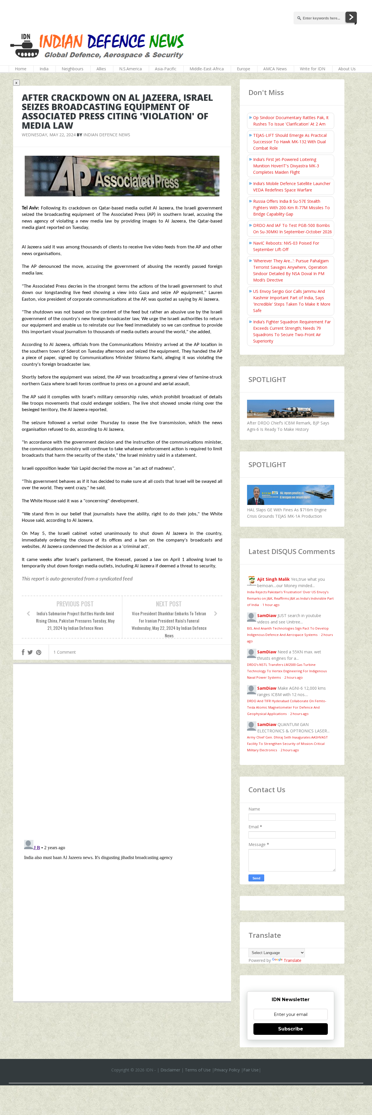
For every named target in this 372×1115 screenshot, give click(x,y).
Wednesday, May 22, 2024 (49, 134)
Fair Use (251, 1070)
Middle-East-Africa (206, 68)
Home (20, 68)
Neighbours (72, 68)
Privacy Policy (227, 1070)
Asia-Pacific (165, 68)
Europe (243, 68)
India (44, 68)
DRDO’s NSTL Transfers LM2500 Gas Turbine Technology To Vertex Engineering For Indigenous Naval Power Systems (287, 671)
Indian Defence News (106, 134)
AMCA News (275, 68)
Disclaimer (170, 1070)
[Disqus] (122, 753)
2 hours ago (293, 677)
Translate (292, 960)
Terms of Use (198, 1070)
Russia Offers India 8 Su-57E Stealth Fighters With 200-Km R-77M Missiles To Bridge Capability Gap (291, 207)
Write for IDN (312, 68)
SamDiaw (266, 615)
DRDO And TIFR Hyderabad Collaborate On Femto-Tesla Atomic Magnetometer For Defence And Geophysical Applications (286, 707)
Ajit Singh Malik (273, 579)
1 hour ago (271, 605)
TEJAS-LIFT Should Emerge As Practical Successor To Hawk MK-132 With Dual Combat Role (290, 141)
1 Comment (64, 652)
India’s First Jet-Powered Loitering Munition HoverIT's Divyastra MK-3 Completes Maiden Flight (286, 166)
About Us (347, 68)
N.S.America (130, 68)
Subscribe (290, 1029)
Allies (101, 68)
